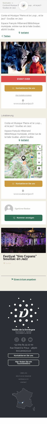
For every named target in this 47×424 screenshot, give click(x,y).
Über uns (23, 373)
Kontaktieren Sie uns (23, 356)
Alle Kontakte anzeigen (24, 95)
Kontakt (23, 382)
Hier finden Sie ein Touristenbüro (23, 363)
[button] (23, 57)
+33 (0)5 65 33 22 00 (23, 344)
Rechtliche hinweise (23, 376)
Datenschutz (23, 379)
